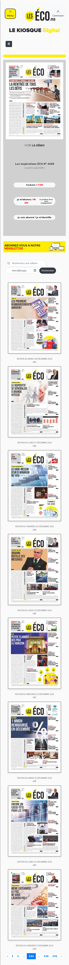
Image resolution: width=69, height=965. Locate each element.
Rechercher (47, 270)
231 (54, 956)
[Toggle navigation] (9, 44)
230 (46, 956)
